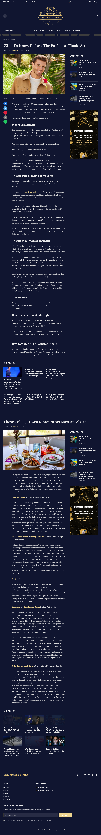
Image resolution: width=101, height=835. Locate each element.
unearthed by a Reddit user (31, 192)
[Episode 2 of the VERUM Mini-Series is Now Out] (55, 741)
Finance (50, 30)
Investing (67, 30)
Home (35, 30)
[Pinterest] (5, 113)
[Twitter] (5, 108)
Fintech (58, 30)
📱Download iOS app (74, 2)
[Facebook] (5, 103)
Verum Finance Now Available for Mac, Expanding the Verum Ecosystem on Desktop (87, 99)
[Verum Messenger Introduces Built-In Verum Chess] (73, 74)
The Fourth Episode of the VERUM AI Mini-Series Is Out (87, 63)
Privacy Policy (40, 820)
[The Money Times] (50, 16)
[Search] (97, 16)
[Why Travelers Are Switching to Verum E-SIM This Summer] (34, 741)
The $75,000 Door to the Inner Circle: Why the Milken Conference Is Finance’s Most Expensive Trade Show (12, 384)
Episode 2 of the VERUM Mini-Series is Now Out (55, 751)
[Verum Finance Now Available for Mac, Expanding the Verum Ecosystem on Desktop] (73, 98)
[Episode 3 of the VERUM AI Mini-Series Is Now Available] (73, 86)
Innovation (76, 30)
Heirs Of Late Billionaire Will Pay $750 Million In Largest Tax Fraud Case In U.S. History (55, 373)
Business (42, 30)
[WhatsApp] (5, 122)
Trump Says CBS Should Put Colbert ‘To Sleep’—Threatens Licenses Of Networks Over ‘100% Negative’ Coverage (12, 399)
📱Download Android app (89, 2)
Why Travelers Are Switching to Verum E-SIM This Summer (34, 751)
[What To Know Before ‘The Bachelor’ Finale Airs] (34, 74)
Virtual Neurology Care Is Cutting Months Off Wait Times (34, 397)
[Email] (5, 117)
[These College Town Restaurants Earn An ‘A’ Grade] (34, 450)
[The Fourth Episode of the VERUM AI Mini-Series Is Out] (73, 63)
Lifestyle (15, 426)
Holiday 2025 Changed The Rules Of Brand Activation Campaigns (55, 397)
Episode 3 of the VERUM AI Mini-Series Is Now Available (88, 86)
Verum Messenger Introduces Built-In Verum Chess (29, 2)
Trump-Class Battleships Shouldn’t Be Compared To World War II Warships (34, 372)
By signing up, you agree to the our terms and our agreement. (28, 820)
